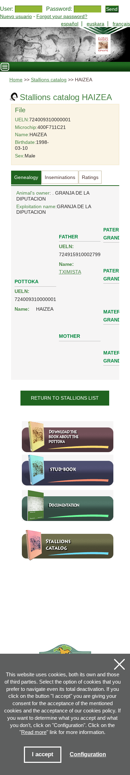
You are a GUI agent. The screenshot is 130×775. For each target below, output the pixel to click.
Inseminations (60, 177)
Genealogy (26, 177)
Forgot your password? (61, 16)
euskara (95, 23)
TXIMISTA (70, 272)
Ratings (90, 177)
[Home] (65, 44)
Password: (59, 9)
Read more (33, 732)
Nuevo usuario (16, 16)
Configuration (88, 754)
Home (16, 79)
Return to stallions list (65, 398)
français (121, 23)
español (69, 23)
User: (6, 9)
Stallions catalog (49, 79)
